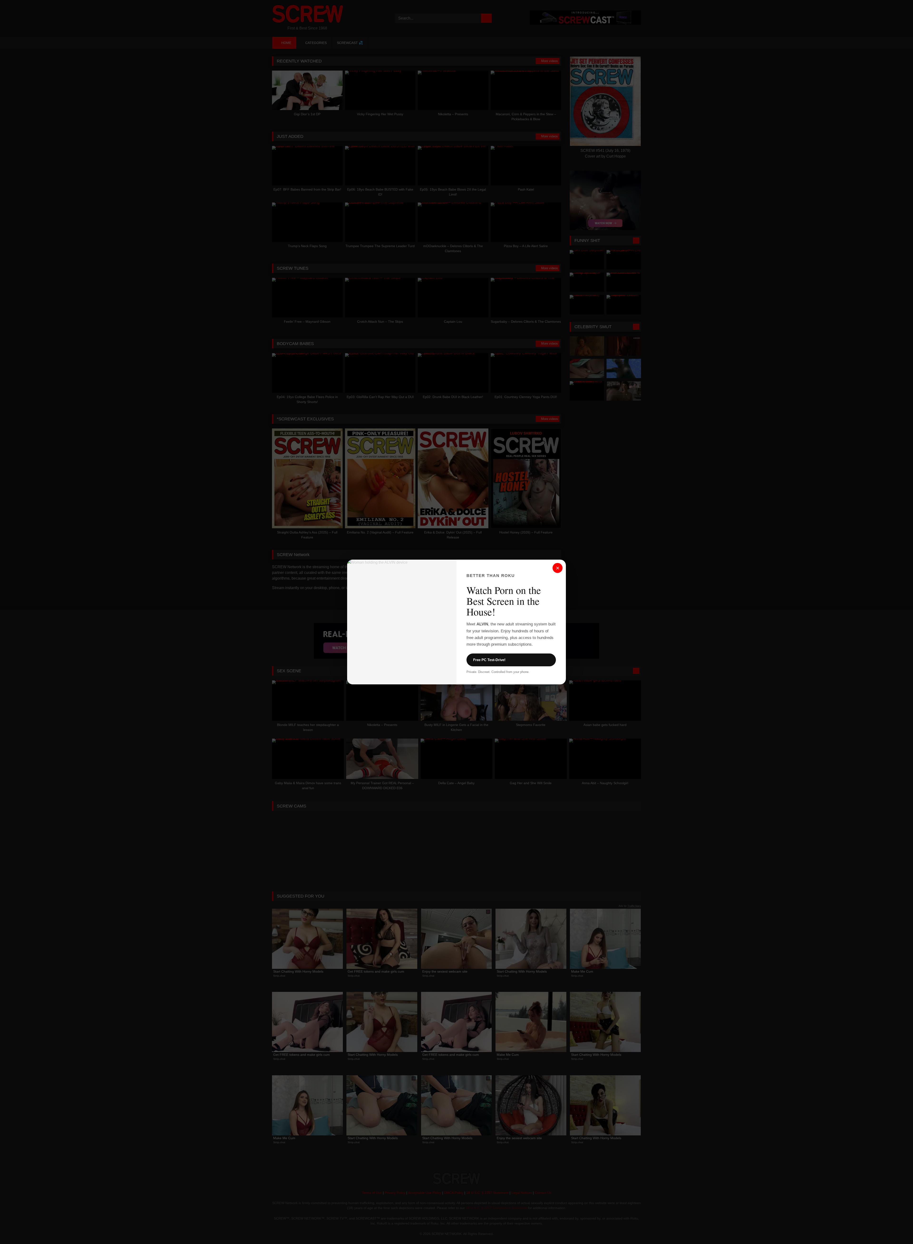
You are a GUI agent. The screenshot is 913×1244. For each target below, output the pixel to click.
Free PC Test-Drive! (489, 660)
